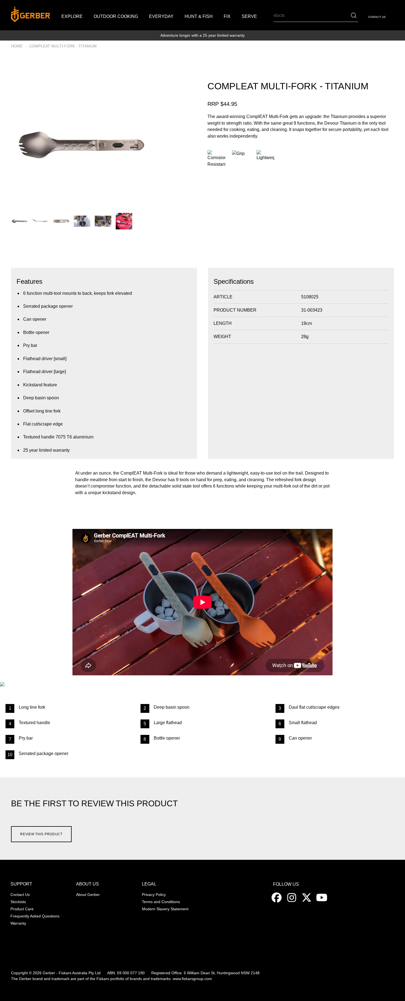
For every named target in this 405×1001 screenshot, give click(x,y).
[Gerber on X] (307, 897)
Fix (227, 16)
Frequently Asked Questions (35, 916)
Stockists (18, 902)
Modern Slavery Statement (165, 909)
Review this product (41, 834)
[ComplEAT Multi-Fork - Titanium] (79, 143)
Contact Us (377, 16)
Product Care (22, 909)
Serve (249, 16)
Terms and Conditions (161, 902)
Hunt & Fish (199, 16)
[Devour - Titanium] (40, 221)
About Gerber (88, 895)
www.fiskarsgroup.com (192, 979)
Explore (72, 16)
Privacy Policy (154, 895)
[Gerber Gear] (277, 897)
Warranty (18, 923)
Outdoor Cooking (116, 16)
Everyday (161, 16)
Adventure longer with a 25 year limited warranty (202, 35)
